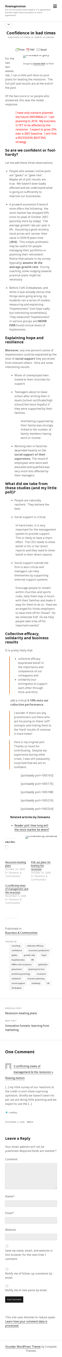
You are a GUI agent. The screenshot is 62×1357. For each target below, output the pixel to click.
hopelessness (18, 959)
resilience (16, 978)
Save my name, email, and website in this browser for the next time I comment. (29, 1255)
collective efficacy (35, 945)
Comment (11, 1159)
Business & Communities (21, 933)
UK (48, 983)
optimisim (43, 964)
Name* (9, 1196)
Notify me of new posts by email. (26, 1290)
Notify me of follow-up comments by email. (28, 1276)
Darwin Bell (39, 63)
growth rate (29, 955)
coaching (16, 945)
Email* (9, 1213)
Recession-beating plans (21, 1013)
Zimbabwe (17, 988)
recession (41, 974)
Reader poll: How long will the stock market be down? (31, 827)
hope (44, 955)
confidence (17, 950)
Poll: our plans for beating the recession (41, 865)
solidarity (36, 983)
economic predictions (39, 950)
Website (10, 1230)
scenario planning (35, 978)
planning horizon (36, 969)
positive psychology (21, 974)
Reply (30, 1122)
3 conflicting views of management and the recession (16, 889)
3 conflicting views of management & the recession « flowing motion (29, 1072)
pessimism (17, 969)
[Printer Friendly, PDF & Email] (31, 49)
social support (18, 983)
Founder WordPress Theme (23, 1346)
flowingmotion (15, 6)
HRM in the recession (22, 964)
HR (32, 959)
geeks (14, 955)
